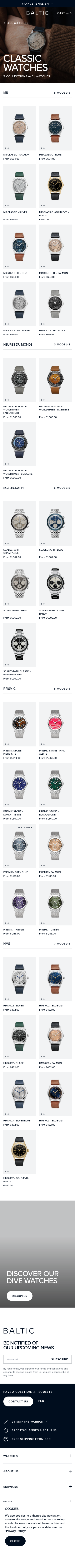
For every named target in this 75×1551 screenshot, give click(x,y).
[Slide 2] (8, 148)
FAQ (41, 1401)
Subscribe (59, 1359)
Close (15, 1541)
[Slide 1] (5, 148)
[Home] (37, 13)
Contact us (18, 1401)
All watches (18, 23)
